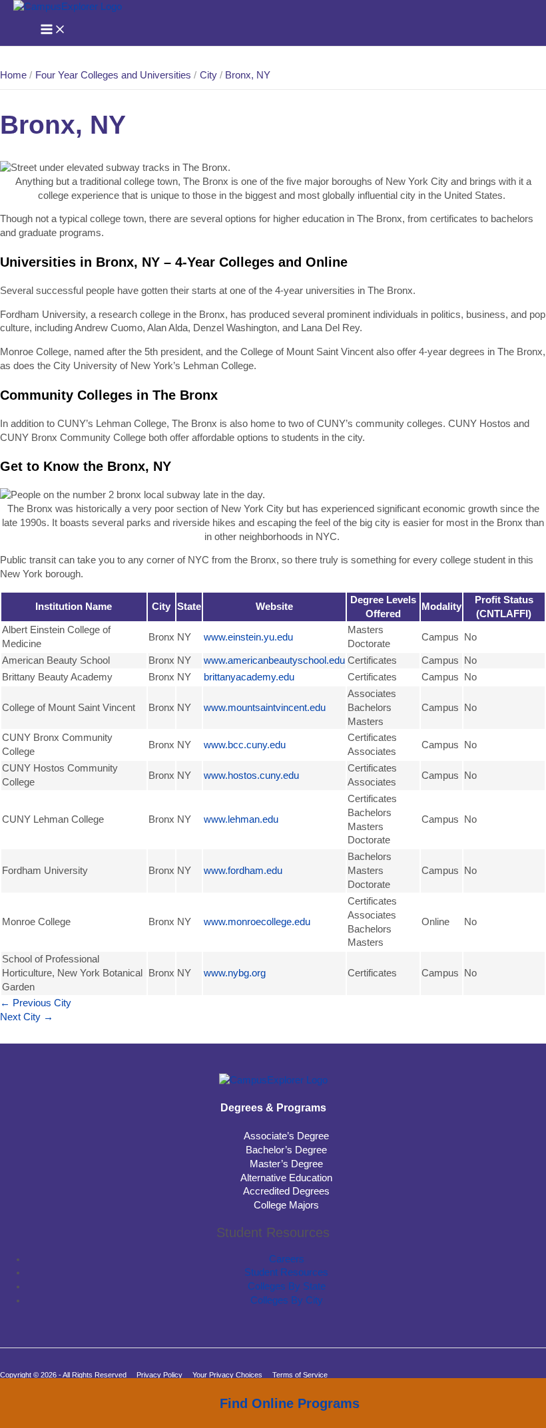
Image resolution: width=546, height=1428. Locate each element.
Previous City (35, 1003)
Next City (26, 1017)
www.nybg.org (235, 973)
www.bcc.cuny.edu (245, 745)
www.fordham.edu (243, 870)
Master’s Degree (286, 1164)
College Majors (286, 1205)
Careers (286, 1259)
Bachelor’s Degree (286, 1150)
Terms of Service (300, 1375)
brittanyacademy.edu (249, 677)
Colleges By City (286, 1300)
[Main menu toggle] (53, 30)
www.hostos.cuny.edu (251, 775)
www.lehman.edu (241, 819)
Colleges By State (287, 1286)
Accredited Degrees (286, 1191)
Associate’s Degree (286, 1136)
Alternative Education (286, 1178)
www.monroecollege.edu (257, 922)
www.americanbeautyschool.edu (274, 660)
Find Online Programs (290, 1403)
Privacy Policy (159, 1375)
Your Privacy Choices (227, 1375)
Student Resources (286, 1272)
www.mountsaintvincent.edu (265, 707)
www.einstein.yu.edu (248, 637)
